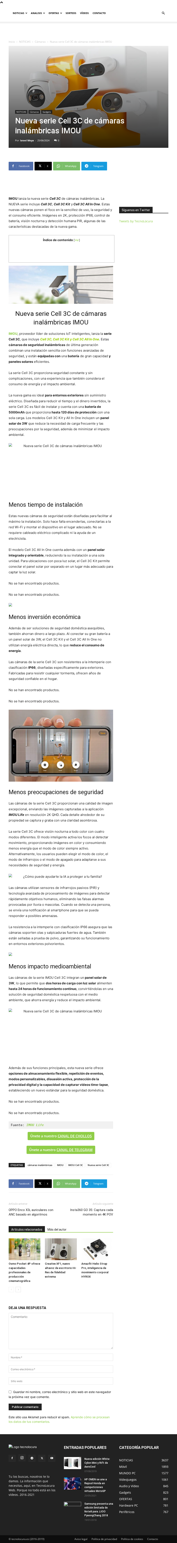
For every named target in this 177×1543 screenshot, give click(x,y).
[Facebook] (12, 1458)
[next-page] (18, 1289)
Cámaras (40, 42)
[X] (41, 1458)
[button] (163, 13)
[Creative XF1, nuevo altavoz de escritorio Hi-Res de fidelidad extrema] (61, 1249)
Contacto (152, 1539)
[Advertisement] (88, 31)
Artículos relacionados (26, 1229)
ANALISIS (36, 13)
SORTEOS (71, 13)
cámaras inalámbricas (40, 1165)
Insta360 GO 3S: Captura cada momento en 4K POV (91, 1212)
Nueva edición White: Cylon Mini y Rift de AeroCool (97, 1462)
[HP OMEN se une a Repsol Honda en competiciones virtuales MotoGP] (72, 1484)
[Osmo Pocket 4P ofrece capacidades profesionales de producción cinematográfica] (24, 1249)
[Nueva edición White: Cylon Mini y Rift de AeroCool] (72, 1463)
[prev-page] (11, 1289)
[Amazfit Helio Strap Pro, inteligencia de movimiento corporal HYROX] (97, 1249)
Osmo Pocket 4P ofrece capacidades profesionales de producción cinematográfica (24, 1272)
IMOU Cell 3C (75, 1165)
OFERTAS (54, 13)
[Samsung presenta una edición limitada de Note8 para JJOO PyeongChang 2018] (72, 1507)
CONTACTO (99, 13)
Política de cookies (132, 1539)
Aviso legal (80, 1539)
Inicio (12, 42)
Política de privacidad (104, 1539)
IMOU (60, 1165)
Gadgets (47, 111)
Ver (77, 240)
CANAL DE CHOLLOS (75, 1136)
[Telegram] (31, 1458)
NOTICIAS (18, 13)
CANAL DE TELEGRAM (75, 1149)
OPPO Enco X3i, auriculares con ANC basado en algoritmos (31, 1212)
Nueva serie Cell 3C (98, 1165)
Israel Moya (27, 140)
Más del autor (56, 1229)
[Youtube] (51, 1458)
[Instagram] (22, 1457)
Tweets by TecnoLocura (136, 221)
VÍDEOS (84, 13)
